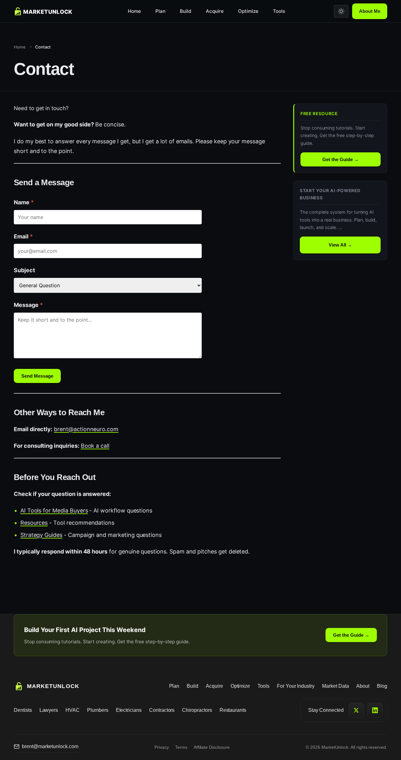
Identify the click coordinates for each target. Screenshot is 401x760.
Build (185, 11)
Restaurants (233, 710)
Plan (160, 11)
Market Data (335, 686)
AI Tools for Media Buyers (54, 510)
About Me (369, 11)
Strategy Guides (41, 535)
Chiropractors (197, 710)
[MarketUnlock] (46, 11)
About (362, 686)
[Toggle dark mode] (341, 11)
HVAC (72, 710)
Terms (181, 747)
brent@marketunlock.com (50, 746)
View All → (340, 244)
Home (134, 11)
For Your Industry (296, 686)
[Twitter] (356, 710)
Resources (34, 522)
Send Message (37, 376)
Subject (24, 270)
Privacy (161, 747)
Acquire (215, 11)
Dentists (23, 710)
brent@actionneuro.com (86, 429)
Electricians (129, 710)
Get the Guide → (340, 159)
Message (28, 305)
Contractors (161, 710)
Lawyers (48, 710)
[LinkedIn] (375, 710)
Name (24, 202)
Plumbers (97, 710)
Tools (279, 11)
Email (23, 236)
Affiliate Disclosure (212, 747)
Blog (382, 686)
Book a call (95, 445)
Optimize (248, 11)
